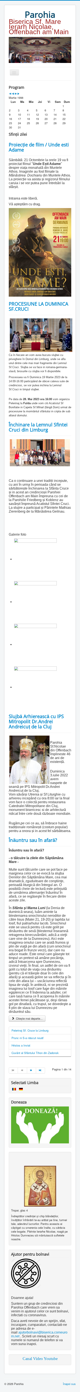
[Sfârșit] (40, 1070)
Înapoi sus (69, 1384)
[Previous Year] (10, 94)
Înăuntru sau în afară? (33, 840)
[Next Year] (15, 94)
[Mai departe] (31, 1070)
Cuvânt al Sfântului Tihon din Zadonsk (35, 1053)
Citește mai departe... (29, 1018)
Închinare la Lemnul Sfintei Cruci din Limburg (38, 427)
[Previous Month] (13, 94)
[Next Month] (18, 94)
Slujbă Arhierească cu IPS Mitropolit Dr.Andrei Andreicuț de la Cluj (36, 721)
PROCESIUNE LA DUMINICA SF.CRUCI (38, 306)
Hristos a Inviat (21, 1045)
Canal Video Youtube (40, 1358)
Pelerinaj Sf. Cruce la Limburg (30, 1030)
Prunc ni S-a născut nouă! (28, 1038)
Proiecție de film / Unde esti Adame (39, 147)
